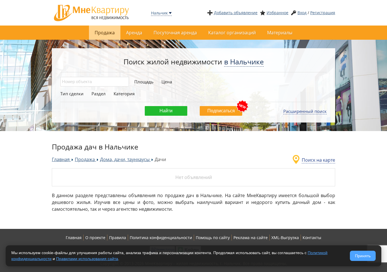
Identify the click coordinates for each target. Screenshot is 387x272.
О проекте (95, 237)
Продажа (105, 32)
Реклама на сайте (250, 237)
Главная (74, 237)
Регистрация (322, 12)
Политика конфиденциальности (161, 237)
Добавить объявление (236, 12)
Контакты (312, 237)
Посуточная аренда (175, 32)
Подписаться (221, 110)
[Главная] (91, 12)
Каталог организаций (232, 32)
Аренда (134, 32)
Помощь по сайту (213, 237)
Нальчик (159, 13)
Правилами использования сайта (87, 258)
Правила (117, 237)
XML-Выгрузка (285, 237)
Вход (302, 12)
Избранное (277, 12)
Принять (363, 256)
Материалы (279, 32)
